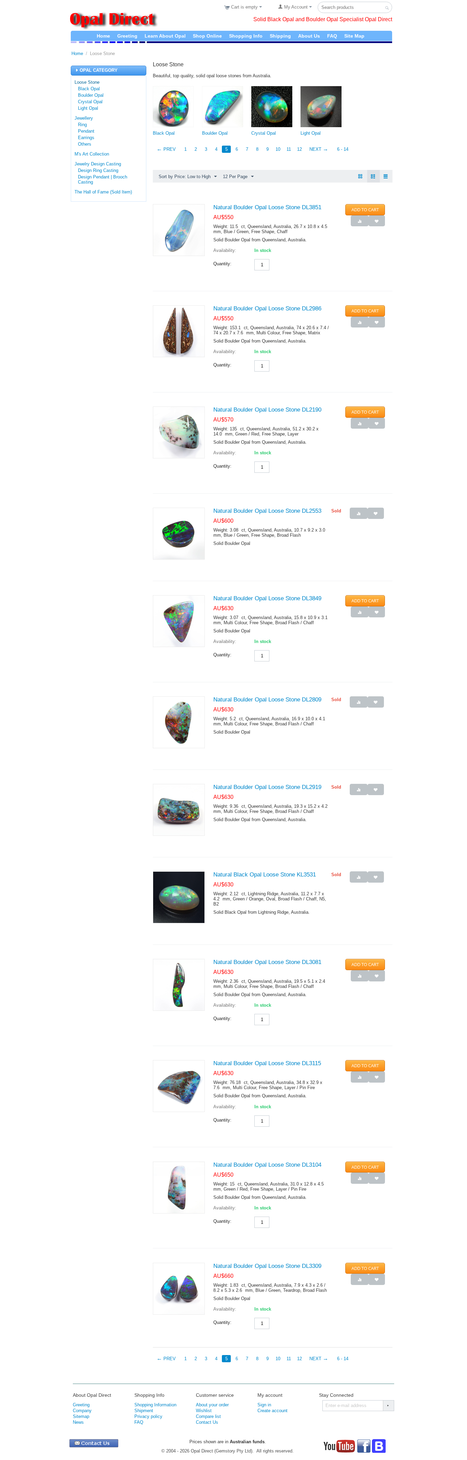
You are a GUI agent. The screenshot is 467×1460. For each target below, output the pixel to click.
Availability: (224, 250)
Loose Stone (87, 82)
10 (278, 149)
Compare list (208, 1416)
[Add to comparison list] (360, 221)
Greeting (127, 36)
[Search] (387, 7)
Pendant (86, 131)
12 (299, 149)
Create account (272, 1410)
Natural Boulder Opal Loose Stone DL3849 (267, 598)
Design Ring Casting (98, 170)
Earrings (86, 137)
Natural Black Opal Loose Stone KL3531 (264, 874)
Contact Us (207, 1422)
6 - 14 (342, 149)
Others (84, 144)
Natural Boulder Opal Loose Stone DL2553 (267, 511)
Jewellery (84, 118)
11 (288, 149)
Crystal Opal (90, 101)
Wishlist (204, 1410)
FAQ (332, 36)
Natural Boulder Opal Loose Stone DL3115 (267, 1063)
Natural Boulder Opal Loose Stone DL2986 (267, 308)
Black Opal (89, 88)
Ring (82, 124)
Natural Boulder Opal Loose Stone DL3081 (267, 962)
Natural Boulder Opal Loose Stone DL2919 (267, 787)
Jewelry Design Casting (98, 163)
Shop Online (207, 36)
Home (103, 36)
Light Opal (88, 108)
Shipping (280, 36)
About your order (212, 1404)
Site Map (354, 36)
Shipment (143, 1410)
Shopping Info (246, 36)
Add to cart (365, 209)
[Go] (388, 1406)
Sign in (264, 1404)
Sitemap (81, 1416)
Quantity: (222, 263)
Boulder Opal (91, 95)
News (78, 1422)
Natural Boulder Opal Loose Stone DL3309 (267, 1266)
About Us (309, 36)
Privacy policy (148, 1416)
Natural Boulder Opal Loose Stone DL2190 (267, 409)
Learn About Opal (165, 36)
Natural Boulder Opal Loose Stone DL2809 (267, 699)
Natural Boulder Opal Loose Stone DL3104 (267, 1165)
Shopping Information (155, 1404)
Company (82, 1410)
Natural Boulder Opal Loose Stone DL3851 (267, 207)
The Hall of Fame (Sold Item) (103, 192)
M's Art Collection (92, 154)
